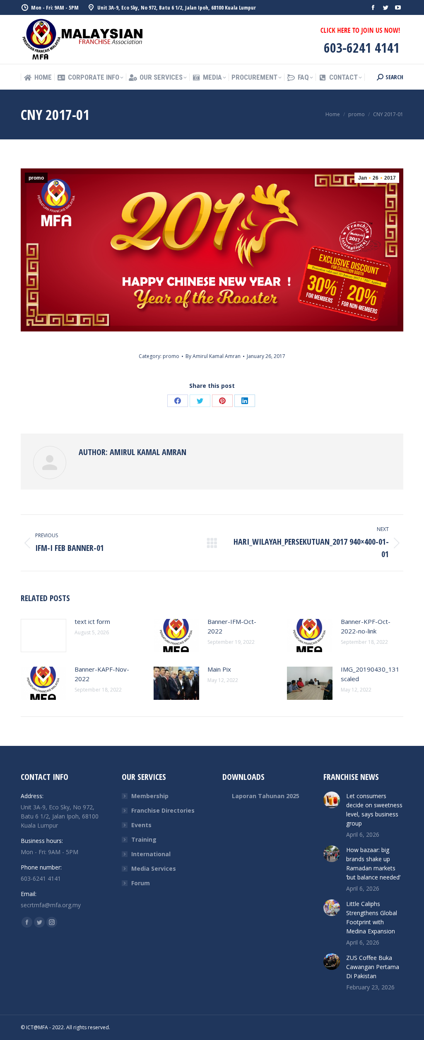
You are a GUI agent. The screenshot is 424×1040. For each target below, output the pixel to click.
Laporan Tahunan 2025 (265, 796)
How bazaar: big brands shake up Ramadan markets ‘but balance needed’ (373, 863)
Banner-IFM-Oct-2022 (231, 626)
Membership (150, 796)
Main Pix (219, 669)
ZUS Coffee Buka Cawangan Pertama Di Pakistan (372, 967)
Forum (140, 883)
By (213, 356)
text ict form (92, 621)
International (151, 854)
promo (36, 178)
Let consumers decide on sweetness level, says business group (374, 809)
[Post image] (43, 635)
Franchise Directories (163, 810)
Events (141, 825)
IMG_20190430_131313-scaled (377, 674)
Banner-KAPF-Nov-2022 (102, 674)
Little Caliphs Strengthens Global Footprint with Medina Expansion (371, 917)
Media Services (153, 868)
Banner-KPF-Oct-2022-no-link (365, 626)
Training (144, 839)
